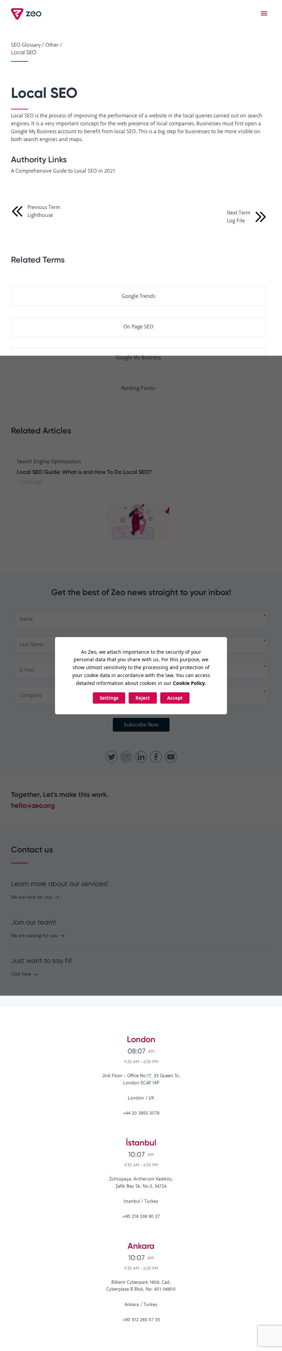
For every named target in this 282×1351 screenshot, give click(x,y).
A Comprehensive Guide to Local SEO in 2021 (63, 171)
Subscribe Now (141, 725)
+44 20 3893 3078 (141, 1113)
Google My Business (138, 357)
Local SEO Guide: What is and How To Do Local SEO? (84, 471)
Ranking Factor (138, 388)
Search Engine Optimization (49, 461)
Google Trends (138, 296)
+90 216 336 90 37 (141, 1216)
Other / (53, 45)
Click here (21, 974)
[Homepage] (26, 14)
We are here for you (31, 897)
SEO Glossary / (27, 45)
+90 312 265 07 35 (141, 1320)
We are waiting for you (34, 936)
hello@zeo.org (33, 805)
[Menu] (264, 14)
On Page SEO (138, 326)
